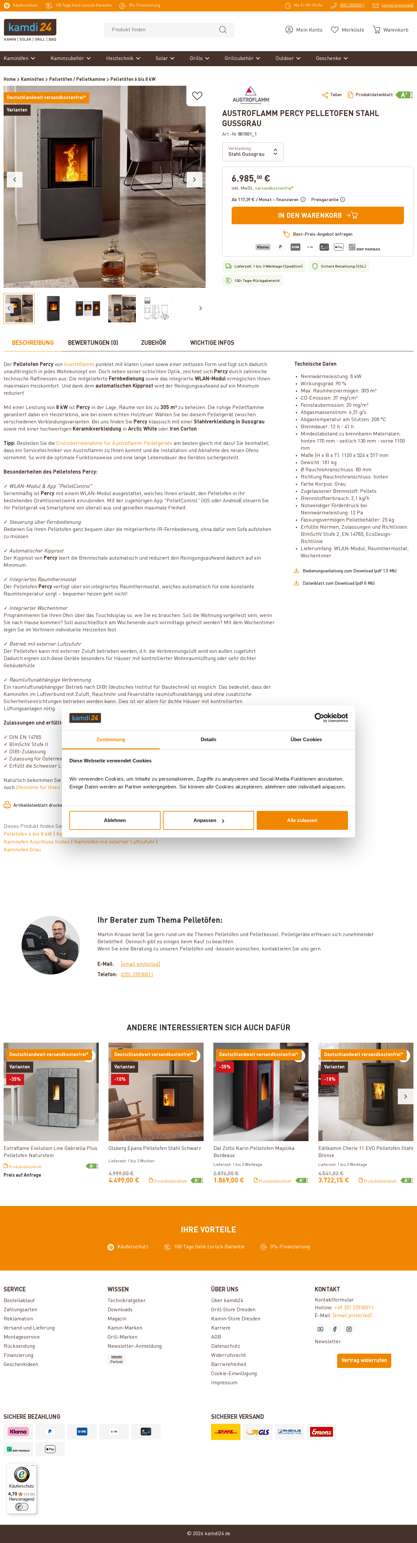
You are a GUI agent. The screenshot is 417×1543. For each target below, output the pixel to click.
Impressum (224, 1383)
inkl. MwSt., (263, 188)
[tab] (33, 343)
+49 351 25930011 (354, 1308)
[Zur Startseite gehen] (30, 30)
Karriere (220, 1328)
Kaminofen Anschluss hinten (37, 842)
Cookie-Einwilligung (234, 1373)
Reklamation (18, 1319)
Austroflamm (79, 364)
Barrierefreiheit (229, 1364)
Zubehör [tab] (153, 343)
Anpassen (205, 820)
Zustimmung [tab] (110, 739)
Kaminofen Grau (22, 850)
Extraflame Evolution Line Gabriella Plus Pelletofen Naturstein (50, 1152)
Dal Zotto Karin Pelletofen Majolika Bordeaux (254, 1152)
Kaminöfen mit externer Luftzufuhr (115, 842)
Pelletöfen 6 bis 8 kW (28, 834)
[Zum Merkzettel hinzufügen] (197, 96)
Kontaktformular (334, 1300)
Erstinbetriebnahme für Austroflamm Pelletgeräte (114, 443)
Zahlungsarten (20, 1310)
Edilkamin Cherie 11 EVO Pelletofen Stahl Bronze (365, 1152)
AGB (216, 1337)
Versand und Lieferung (29, 1328)
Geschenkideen (21, 1364)
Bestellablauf (19, 1300)
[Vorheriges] (14, 179)
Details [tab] (209, 739)
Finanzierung (18, 1355)
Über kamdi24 (227, 1300)
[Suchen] (222, 30)
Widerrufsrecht (228, 1355)
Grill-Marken (122, 1337)
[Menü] (33, 1467)
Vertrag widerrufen (364, 1360)
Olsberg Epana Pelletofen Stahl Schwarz (154, 1148)
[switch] (21, 1507)
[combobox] (158, 30)
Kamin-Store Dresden (235, 1319)
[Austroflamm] (250, 95)
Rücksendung (19, 1346)
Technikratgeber (127, 1300)
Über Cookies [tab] (306, 739)
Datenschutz (225, 1346)
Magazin (117, 1319)
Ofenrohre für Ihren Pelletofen (50, 787)
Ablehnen (115, 820)
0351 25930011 (137, 974)
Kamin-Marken (125, 1328)
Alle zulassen (302, 820)
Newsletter (328, 1342)
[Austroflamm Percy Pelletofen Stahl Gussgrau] (105, 187)
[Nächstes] (194, 179)
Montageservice (22, 1337)
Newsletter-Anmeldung (135, 1346)
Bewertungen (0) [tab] (93, 343)
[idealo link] (157, 1359)
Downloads (120, 1310)
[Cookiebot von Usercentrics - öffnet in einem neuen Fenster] (319, 718)
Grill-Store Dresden (233, 1310)
